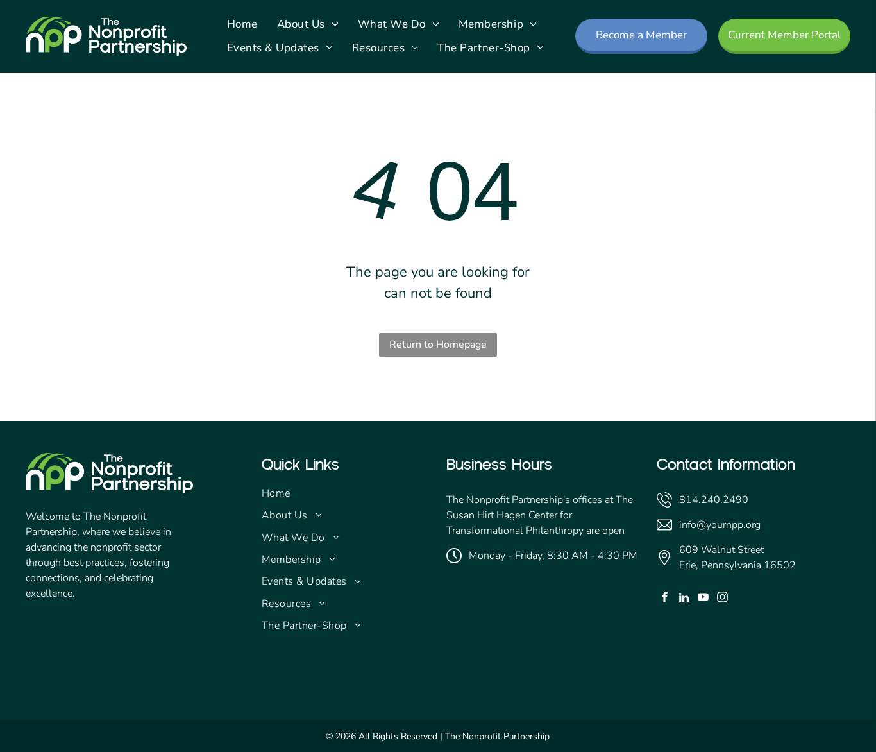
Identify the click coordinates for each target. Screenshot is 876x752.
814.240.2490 (713, 500)
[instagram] (722, 598)
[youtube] (703, 598)
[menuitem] (242, 24)
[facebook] (665, 598)
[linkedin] (684, 598)
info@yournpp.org (720, 525)
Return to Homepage (438, 345)
